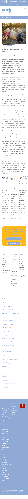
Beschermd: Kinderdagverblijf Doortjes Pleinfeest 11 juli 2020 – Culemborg (15, 260)
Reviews (5, 366)
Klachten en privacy (8, 345)
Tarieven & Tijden (7, 370)
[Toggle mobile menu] (25, 8)
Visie (4, 355)
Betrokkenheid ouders (9, 338)
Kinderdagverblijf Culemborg (11, 359)
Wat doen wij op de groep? (10, 310)
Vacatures (5, 391)
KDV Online (14, 493)
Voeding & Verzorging (9, 320)
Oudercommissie (7, 342)
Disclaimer (9, 491)
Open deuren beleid (8, 331)
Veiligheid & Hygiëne (8, 324)
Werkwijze (5, 303)
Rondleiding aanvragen (9, 384)
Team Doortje (6, 363)
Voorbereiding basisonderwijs (11, 313)
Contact (5, 380)
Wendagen (6, 317)
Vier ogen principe (8, 335)
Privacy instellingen (14, 413)
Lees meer (5, 218)
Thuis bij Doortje (7, 306)
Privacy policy (14, 407)
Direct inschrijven (7, 387)
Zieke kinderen (7, 327)
